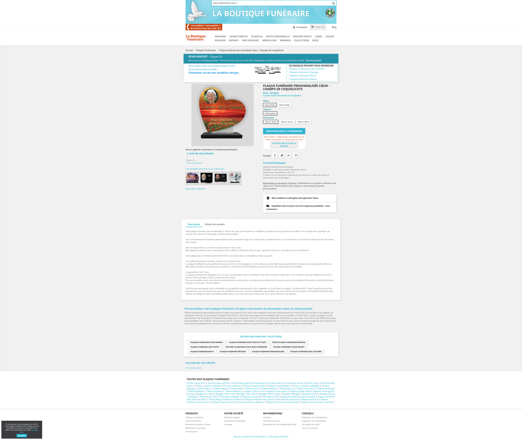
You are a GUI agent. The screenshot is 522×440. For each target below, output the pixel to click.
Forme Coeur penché (219, 383)
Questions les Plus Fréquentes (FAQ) (279, 424)
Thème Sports (286, 388)
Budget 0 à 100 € (205, 393)
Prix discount (191, 431)
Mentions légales (232, 417)
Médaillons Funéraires (196, 428)
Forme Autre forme (293, 383)
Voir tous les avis (194, 162)
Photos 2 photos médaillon (306, 385)
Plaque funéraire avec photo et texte (247, 342)
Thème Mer (237, 388)
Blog (334, 27)
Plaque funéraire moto (202, 351)
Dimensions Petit (208, 396)
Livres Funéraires (193, 421)
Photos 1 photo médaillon (208, 385)
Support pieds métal (300, 391)
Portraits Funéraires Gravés (198, 424)
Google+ (289, 155)
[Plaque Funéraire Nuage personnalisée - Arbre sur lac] (192, 178)
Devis (315, 40)
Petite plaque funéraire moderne (288, 342)
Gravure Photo (302, 36)
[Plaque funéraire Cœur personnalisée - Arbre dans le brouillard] (235, 178)
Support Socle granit (276, 391)
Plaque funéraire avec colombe (305, 351)
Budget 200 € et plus (270, 393)
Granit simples (239, 36)
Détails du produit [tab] (215, 224)
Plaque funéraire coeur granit (288, 347)
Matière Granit (310, 393)
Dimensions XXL (271, 396)
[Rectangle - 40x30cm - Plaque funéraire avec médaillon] (206, 178)
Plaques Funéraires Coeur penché (307, 68)
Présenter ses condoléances (314, 417)
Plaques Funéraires (194, 417)
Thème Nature (221, 388)
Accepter (21, 436)
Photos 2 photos (232, 385)
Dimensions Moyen (229, 396)
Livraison (267, 417)
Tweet (282, 155)
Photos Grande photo (254, 385)
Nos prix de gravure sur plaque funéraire (246, 347)
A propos (228, 424)
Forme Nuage (259, 383)
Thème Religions (233, 391)
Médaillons (269, 40)
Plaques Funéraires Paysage (304, 72)
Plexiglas (257, 36)
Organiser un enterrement (314, 421)
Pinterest (296, 155)
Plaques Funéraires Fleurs (303, 75)
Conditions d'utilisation (235, 421)
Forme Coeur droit (196, 383)
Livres (318, 36)
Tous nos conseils (310, 428)
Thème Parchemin (305, 388)
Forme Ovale (274, 383)
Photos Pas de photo (279, 385)
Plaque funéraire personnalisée (268, 351)
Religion (220, 40)
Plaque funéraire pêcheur (233, 351)
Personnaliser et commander (284, 131)
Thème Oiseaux (215, 391)
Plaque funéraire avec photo (204, 347)
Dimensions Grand (251, 396)
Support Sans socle (254, 391)
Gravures (220, 36)
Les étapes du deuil (311, 424)
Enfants (234, 40)
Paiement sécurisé (271, 421)
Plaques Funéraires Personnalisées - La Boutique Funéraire (261, 436)
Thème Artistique (326, 388)
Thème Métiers (269, 388)
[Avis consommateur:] (330, 12)
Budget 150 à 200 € (247, 393)
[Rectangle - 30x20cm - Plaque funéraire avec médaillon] (220, 178)
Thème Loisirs (252, 388)
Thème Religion (196, 391)
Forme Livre (311, 383)
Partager (275, 155)
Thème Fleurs (204, 388)
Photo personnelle (278, 36)
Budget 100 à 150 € (225, 393)
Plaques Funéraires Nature (303, 79)
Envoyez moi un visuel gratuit (284, 144)
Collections (301, 40)
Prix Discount (250, 40)
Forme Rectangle (240, 383)
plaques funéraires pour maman (206, 342)
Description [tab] (194, 224)
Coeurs (329, 36)
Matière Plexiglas (291, 393)
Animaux (285, 40)
